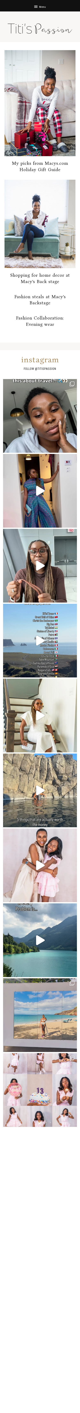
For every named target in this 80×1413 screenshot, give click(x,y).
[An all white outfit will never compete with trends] (40, 715)
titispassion (47, 368)
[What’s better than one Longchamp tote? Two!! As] (40, 566)
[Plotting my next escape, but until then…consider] (40, 1015)
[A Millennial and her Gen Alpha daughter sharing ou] (40, 865)
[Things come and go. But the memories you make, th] (40, 790)
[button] (40, 5)
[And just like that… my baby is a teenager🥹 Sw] (40, 1090)
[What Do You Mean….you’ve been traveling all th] (40, 416)
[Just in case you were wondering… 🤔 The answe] (40, 940)
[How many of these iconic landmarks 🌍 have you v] (40, 640)
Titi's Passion (40, 26)
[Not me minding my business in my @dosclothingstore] (40, 491)
